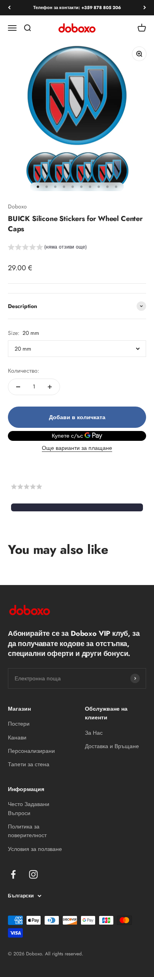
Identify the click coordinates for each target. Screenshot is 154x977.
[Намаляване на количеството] (18, 387)
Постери (19, 724)
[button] (47, 248)
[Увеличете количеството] (50, 387)
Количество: (23, 371)
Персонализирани (31, 751)
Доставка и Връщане (112, 746)
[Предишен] (9, 7)
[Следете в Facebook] (13, 874)
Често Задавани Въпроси (28, 808)
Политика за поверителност (27, 831)
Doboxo (17, 206)
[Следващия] (144, 7)
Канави (17, 737)
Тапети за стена (28, 764)
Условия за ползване (35, 849)
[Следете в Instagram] (33, 874)
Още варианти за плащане (77, 448)
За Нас (94, 733)
